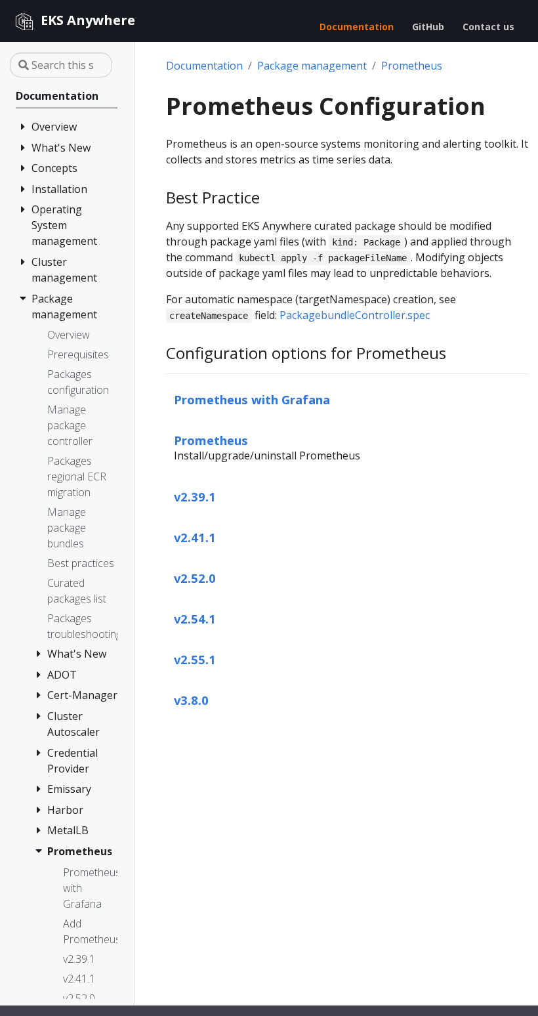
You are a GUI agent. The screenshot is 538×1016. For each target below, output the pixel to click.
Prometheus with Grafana (252, 399)
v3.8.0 (191, 700)
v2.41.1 (195, 537)
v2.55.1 (195, 659)
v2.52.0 (195, 578)
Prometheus (411, 65)
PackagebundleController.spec (354, 315)
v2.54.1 (195, 618)
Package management (312, 65)
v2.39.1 (195, 496)
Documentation (204, 65)
